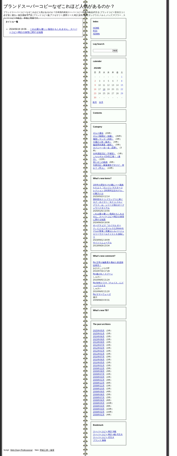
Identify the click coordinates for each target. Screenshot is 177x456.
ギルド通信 (98, 133)
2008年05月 (98, 403)
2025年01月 (98, 333)
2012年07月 (98, 345)
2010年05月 (98, 362)
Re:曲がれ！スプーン (103, 274)
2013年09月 (98, 342)
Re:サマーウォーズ (102, 294)
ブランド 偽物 (99, 440)
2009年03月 (98, 377)
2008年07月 (98, 397)
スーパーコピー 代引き (103, 437)
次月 (101, 102)
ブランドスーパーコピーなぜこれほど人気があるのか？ (59, 6)
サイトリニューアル (102, 242)
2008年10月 (98, 388)
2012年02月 (98, 348)
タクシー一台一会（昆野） (105, 147)
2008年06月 (98, 400)
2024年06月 (98, 336)
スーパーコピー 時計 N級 (104, 431)
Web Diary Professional (21, 450)
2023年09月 (98, 339)
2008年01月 (98, 415)
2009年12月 (98, 368)
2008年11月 (98, 385)
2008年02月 (98, 412)
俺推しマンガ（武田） (103, 139)
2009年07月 (98, 374)
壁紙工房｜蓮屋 (47, 450)
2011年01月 (98, 354)
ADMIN (96, 34)
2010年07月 (98, 356)
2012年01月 (98, 351)
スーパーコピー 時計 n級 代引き (108, 434)
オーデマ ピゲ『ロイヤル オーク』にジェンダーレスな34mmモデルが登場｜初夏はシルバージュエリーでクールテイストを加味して (108, 231)
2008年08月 (98, 394)
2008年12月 (98, 383)
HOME (96, 28)
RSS (95, 31)
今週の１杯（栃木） (102, 142)
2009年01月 (98, 380)
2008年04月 (98, 406)
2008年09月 (98, 391)
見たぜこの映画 (100, 162)
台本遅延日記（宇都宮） (104, 153)
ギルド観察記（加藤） (103, 136)
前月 (95, 102)
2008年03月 (98, 409)
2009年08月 (98, 371)
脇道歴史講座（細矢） (103, 145)
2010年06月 (98, 359)
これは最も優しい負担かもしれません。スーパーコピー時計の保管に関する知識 (108, 217)
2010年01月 (98, 365)
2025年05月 (98, 330)
